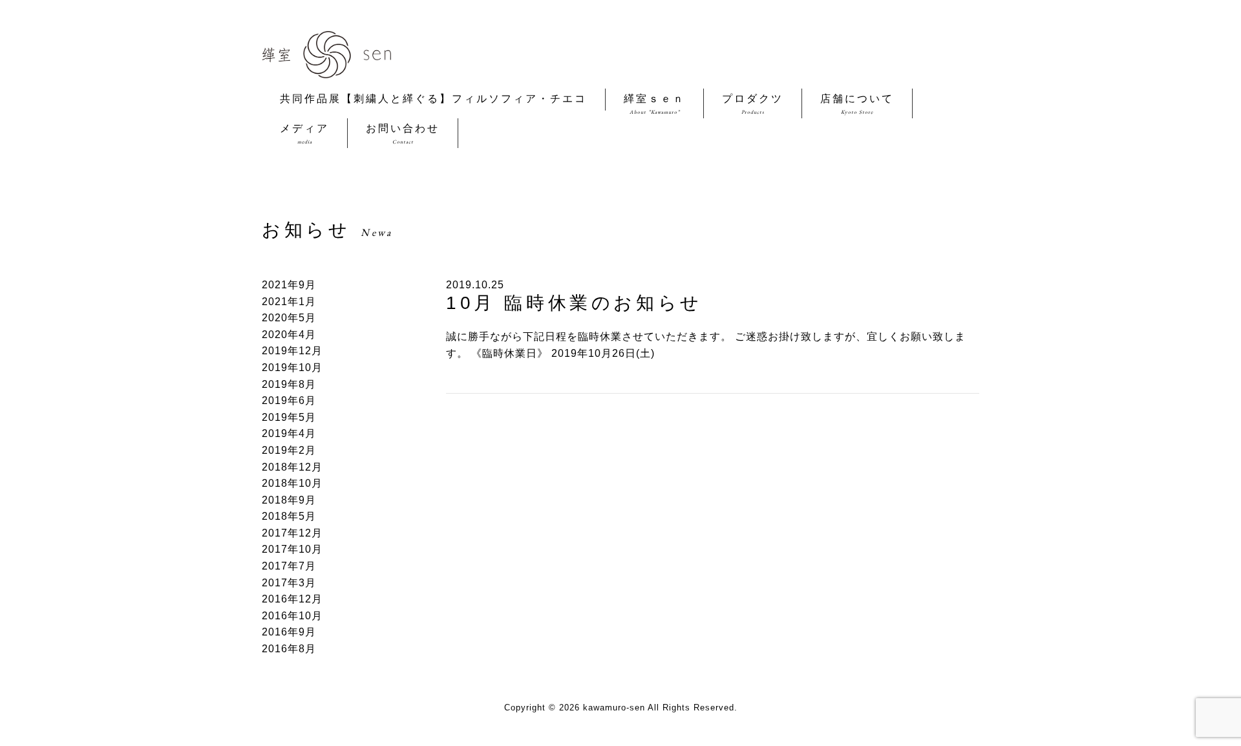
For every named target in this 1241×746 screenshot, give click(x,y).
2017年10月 (292, 549)
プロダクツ (752, 104)
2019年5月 (289, 417)
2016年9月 (289, 631)
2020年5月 (289, 317)
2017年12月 (292, 533)
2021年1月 (289, 301)
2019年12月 (292, 350)
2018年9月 (289, 500)
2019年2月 (289, 450)
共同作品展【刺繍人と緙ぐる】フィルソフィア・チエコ (433, 98)
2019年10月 (292, 367)
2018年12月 (292, 467)
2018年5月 (289, 516)
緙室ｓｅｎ (654, 104)
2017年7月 (289, 565)
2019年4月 (289, 433)
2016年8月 (289, 648)
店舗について (857, 104)
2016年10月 (292, 615)
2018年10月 (292, 483)
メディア (304, 134)
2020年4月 (289, 334)
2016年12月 (292, 598)
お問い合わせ (403, 134)
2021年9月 (289, 284)
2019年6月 (289, 400)
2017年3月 (289, 582)
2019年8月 (289, 384)
